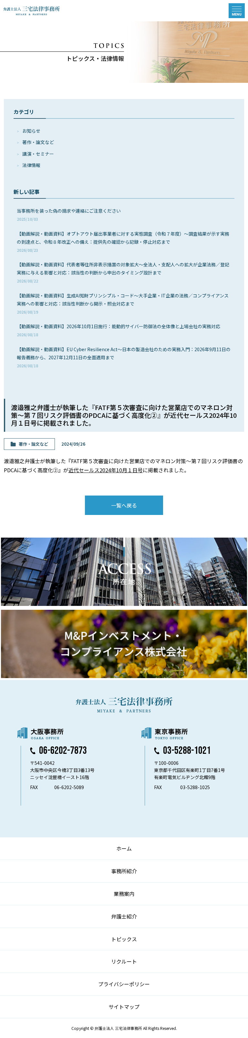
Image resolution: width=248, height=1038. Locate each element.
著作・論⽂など (38, 142)
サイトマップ (124, 1006)
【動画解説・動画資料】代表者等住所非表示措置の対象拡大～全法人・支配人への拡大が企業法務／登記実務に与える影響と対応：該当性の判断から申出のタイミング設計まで (123, 272)
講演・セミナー (38, 154)
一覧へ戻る (124, 505)
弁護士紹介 (124, 916)
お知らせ (31, 131)
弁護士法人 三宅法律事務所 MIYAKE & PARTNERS (31, 11)
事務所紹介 (124, 871)
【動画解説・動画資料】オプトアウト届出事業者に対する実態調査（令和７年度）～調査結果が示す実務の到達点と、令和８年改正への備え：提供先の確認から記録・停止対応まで (123, 241)
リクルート (124, 961)
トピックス (124, 939)
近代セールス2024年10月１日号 (105, 470)
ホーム (124, 848)
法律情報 (31, 165)
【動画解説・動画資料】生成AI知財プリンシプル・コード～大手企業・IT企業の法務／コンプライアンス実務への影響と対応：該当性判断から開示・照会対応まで (123, 303)
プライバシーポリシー (124, 984)
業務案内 (124, 894)
